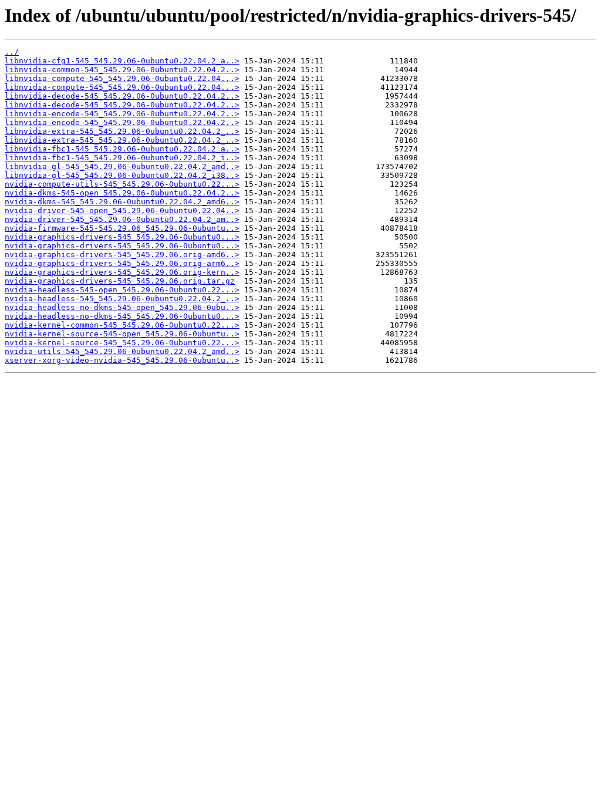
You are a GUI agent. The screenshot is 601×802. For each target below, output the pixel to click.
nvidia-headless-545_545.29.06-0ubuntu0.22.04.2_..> (122, 298)
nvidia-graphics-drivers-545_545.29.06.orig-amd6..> (122, 254)
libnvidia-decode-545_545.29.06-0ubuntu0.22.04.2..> (122, 96)
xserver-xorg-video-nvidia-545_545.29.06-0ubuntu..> (122, 360)
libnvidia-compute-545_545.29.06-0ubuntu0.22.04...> (122, 78)
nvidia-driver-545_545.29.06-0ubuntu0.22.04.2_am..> (122, 219)
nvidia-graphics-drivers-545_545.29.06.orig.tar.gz (120, 281)
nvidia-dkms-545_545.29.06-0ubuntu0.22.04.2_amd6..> (122, 201)
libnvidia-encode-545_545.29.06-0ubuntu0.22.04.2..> (122, 113)
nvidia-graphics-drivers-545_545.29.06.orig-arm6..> (122, 263)
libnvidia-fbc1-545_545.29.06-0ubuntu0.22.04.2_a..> (122, 148)
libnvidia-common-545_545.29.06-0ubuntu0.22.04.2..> (122, 69)
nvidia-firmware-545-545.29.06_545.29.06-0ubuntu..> (122, 228)
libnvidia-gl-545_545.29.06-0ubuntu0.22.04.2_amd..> (122, 166)
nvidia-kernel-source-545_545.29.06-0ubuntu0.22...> (122, 342)
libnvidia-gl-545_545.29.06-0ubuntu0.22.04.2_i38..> (122, 175)
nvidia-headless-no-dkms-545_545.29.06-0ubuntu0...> (122, 316)
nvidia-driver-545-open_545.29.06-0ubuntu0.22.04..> (122, 210)
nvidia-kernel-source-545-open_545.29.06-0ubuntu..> (122, 333)
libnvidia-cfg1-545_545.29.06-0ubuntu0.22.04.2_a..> (122, 60)
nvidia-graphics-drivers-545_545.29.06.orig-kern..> (122, 272)
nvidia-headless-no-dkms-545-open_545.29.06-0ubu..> (122, 307)
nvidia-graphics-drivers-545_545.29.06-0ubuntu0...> (122, 236)
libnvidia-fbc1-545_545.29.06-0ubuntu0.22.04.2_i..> (122, 157)
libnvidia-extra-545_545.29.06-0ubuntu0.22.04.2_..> (122, 131)
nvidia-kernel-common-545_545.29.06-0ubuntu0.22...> (122, 325)
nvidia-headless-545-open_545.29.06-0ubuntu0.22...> (122, 289)
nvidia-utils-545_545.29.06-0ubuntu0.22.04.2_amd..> (122, 351)
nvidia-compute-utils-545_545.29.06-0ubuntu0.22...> (122, 184)
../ (12, 52)
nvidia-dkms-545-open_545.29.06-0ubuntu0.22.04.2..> (122, 192)
